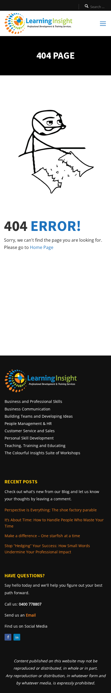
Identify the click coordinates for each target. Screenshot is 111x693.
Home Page (41, 247)
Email (31, 615)
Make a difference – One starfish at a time (42, 535)
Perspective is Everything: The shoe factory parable (51, 509)
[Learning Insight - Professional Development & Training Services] (38, 23)
